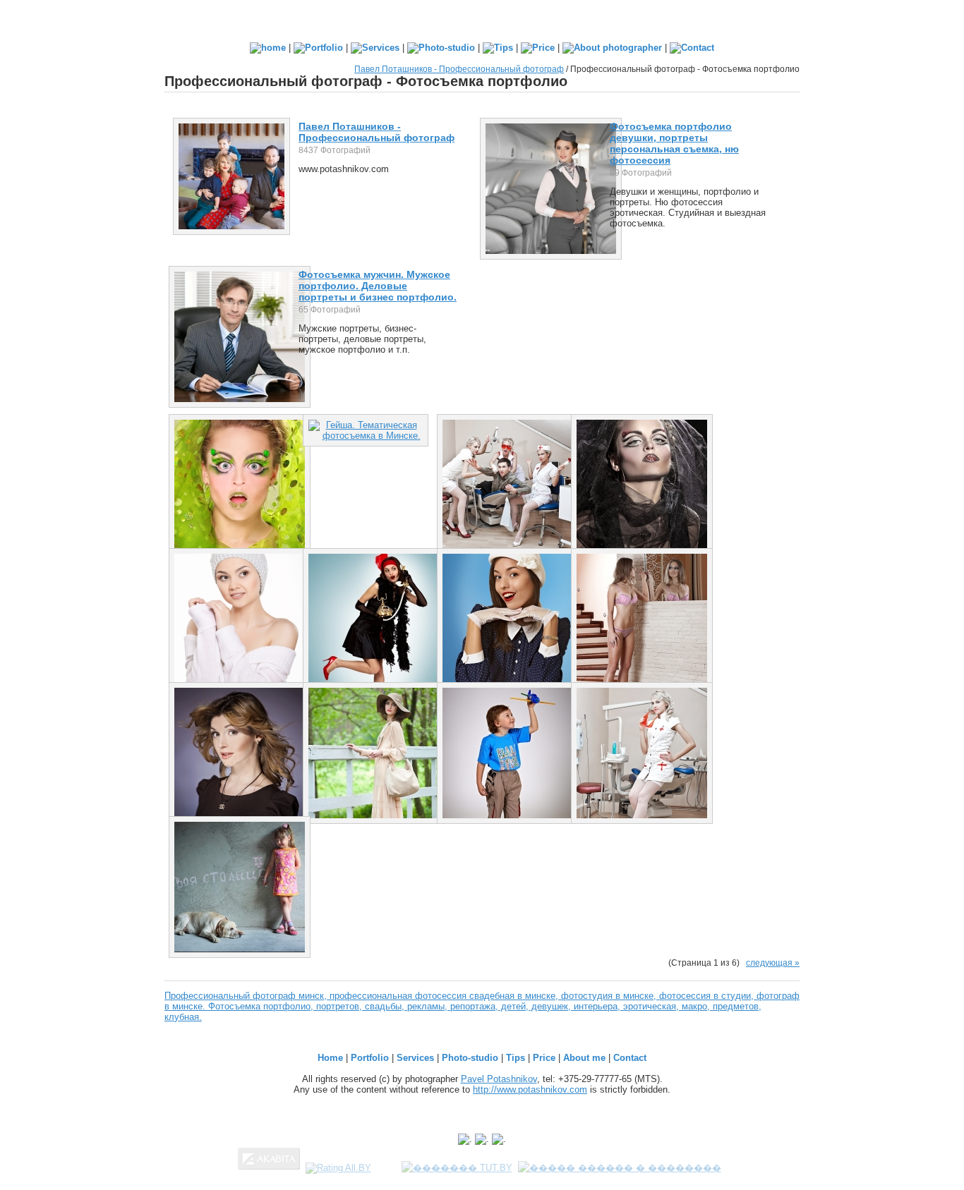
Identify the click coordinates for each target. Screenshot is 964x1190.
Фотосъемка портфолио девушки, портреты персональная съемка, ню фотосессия (674, 143)
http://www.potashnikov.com (530, 1089)
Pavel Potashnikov (499, 1079)
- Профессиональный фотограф (376, 132)
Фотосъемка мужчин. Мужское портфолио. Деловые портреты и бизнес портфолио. (378, 286)
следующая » (773, 962)
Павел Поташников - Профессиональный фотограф (459, 68)
